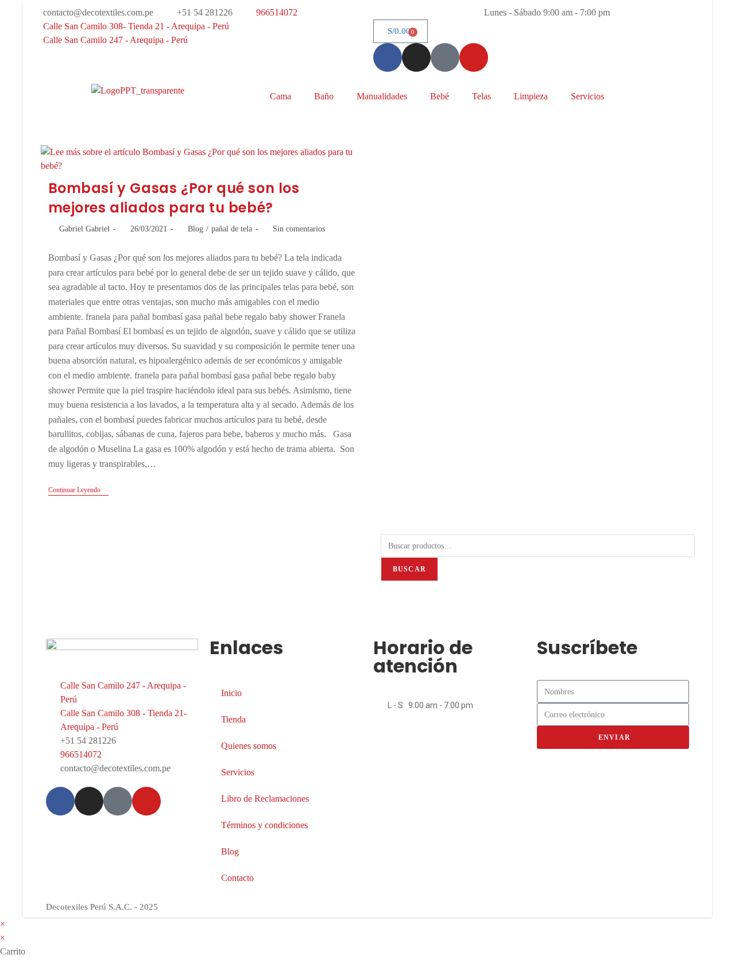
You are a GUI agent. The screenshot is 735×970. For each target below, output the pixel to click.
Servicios (587, 96)
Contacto (237, 878)
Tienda (233, 719)
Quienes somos (248, 746)
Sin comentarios (299, 229)
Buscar (409, 569)
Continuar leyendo (78, 490)
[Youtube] (473, 57)
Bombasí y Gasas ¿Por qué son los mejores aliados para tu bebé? (174, 198)
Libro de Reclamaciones (265, 798)
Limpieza (531, 96)
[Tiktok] (445, 57)
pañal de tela (231, 229)
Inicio (231, 693)
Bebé (439, 96)
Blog (195, 229)
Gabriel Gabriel (84, 229)
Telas (481, 96)
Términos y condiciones (264, 825)
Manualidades (382, 96)
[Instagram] (416, 57)
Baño (324, 96)
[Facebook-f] (387, 57)
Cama (280, 96)
